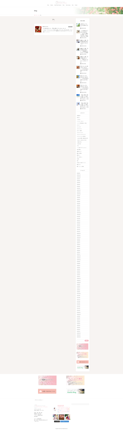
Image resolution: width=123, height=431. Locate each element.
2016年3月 (78, 327)
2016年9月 (78, 316)
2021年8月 (78, 218)
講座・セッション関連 (80, 166)
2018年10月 (79, 282)
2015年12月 (79, 333)
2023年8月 (78, 201)
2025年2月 (78, 188)
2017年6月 (78, 301)
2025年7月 (78, 178)
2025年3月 (78, 186)
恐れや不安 (79, 143)
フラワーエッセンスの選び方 (81, 136)
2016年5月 (78, 323)
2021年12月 (79, 212)
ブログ (78, 145)
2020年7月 (78, 242)
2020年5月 (78, 246)
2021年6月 (78, 222)
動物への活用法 (79, 153)
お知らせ (78, 117)
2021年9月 (78, 216)
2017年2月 (78, 308)
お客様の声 (78, 115)
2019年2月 (78, 274)
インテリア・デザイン (80, 121)
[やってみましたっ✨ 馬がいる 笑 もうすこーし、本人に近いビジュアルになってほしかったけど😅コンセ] (55, 417)
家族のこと (78, 155)
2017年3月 (78, 306)
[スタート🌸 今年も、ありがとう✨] (61, 417)
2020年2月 (78, 252)
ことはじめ (78, 119)
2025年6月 (78, 180)
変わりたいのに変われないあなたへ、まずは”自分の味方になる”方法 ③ (84, 69)
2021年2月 (78, 229)
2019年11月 (78, 257)
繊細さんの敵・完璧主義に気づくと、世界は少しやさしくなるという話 (84, 59)
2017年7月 (78, 299)
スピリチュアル (79, 128)
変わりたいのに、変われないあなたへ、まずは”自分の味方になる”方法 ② (84, 78)
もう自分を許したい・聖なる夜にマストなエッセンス (54, 28)
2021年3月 (78, 227)
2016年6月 (78, 321)
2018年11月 (78, 280)
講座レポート (79, 164)
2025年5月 (78, 182)
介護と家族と (79, 149)
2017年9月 (78, 295)
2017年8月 (78, 297)
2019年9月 (78, 261)
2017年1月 (78, 310)
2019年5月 (78, 269)
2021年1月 (78, 231)
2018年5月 (78, 291)
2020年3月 (78, 250)
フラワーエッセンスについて (81, 134)
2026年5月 (78, 173)
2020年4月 (78, 248)
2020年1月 (78, 254)
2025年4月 (78, 184)
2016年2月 (78, 329)
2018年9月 (78, 284)
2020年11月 (78, 235)
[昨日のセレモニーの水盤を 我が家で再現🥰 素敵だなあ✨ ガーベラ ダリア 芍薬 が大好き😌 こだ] (67, 417)
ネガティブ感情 (79, 130)
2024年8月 (78, 197)
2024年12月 (79, 190)
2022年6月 (78, 203)
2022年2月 (78, 210)
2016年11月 (78, 312)
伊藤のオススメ (79, 151)
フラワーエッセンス (80, 132)
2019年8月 (78, 263)
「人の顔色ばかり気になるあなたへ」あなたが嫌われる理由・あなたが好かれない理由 (84, 33)
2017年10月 (79, 293)
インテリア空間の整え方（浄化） (82, 123)
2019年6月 (78, 267)
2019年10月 (79, 259)
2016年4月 (78, 325)
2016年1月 (78, 331)
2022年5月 (78, 205)
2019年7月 (78, 265)
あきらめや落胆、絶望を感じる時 (83, 138)
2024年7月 (78, 199)
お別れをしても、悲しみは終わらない (84, 25)
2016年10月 (79, 314)
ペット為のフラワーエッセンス (81, 147)
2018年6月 (78, 289)
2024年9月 (78, 195)
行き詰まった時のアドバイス (81, 162)
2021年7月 (78, 220)
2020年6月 (78, 244)
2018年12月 (79, 278)
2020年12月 (79, 233)
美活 (77, 160)
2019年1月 (78, 276)
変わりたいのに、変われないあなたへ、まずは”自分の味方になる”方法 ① (84, 88)
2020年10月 (79, 237)
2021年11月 (78, 214)
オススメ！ (70, 26)
